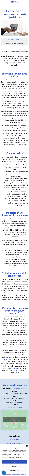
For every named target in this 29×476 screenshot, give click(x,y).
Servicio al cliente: (10, 407)
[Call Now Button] (4, 473)
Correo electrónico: (7, 388)
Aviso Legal (23, 474)
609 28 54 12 (14, 440)
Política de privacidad (16, 474)
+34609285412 (19, 407)
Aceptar (14, 461)
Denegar (14, 466)
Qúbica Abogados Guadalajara (14, 385)
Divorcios (6, 368)
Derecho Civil (17, 39)
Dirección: (14, 391)
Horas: (14, 396)
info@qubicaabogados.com (20, 388)
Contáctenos (13, 370)
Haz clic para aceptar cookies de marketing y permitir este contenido (14, 419)
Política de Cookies (7, 474)
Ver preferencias (14, 470)
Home (11, 39)
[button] (26, 446)
